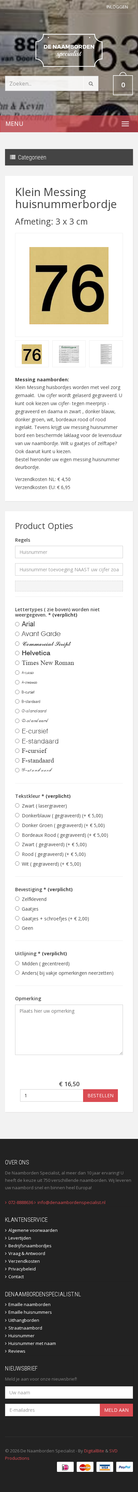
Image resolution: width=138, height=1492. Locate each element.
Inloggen (117, 7)
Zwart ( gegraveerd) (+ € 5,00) (54, 844)
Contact (16, 1276)
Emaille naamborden (29, 1304)
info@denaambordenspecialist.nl (72, 1202)
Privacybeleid (22, 1269)
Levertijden (19, 1238)
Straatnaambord (25, 1328)
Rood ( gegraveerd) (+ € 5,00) (54, 854)
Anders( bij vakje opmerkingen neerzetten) (68, 973)
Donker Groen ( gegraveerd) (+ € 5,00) (63, 825)
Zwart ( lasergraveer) (44, 806)
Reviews (16, 1351)
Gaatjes (30, 909)
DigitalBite (94, 1451)
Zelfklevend (34, 899)
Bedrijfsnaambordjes (30, 1246)
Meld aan (116, 1410)
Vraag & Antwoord (26, 1253)
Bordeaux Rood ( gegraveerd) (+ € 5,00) (65, 835)
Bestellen (100, 1095)
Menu (14, 123)
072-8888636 (20, 1202)
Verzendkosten (24, 1261)
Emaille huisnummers (30, 1312)
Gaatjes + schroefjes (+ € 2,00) (55, 918)
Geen (27, 928)
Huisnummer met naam (32, 1343)
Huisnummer (21, 1336)
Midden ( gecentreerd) (46, 963)
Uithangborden (23, 1320)
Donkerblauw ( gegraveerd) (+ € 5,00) (62, 815)
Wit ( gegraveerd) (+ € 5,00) (51, 864)
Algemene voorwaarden (33, 1230)
